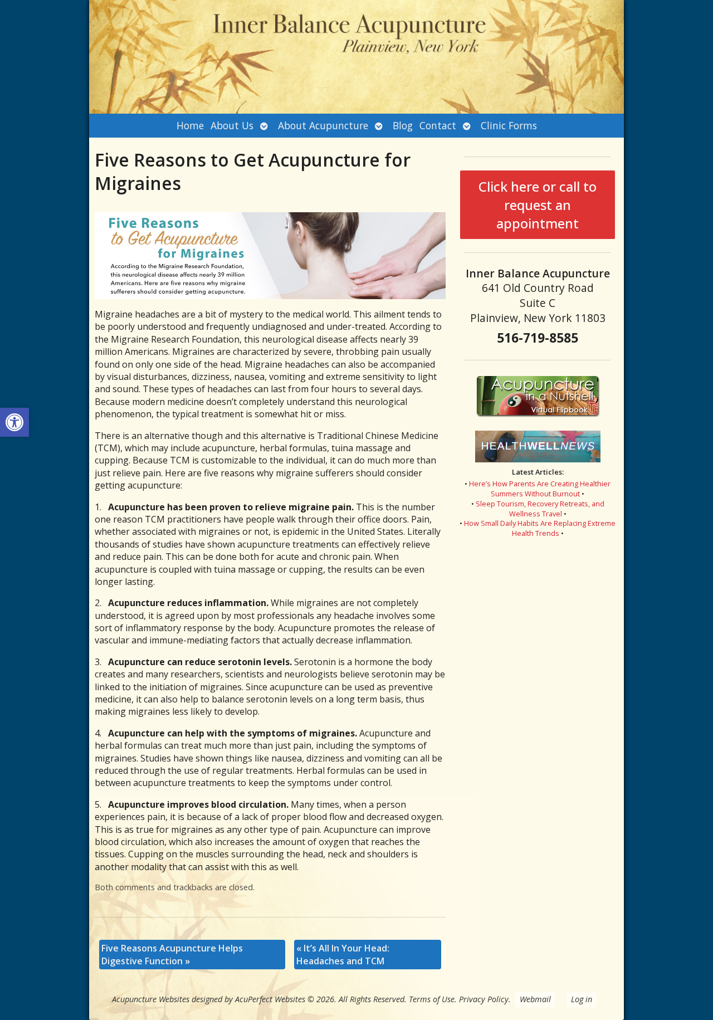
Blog (403, 125)
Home (190, 125)
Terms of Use (432, 999)
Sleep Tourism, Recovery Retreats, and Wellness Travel (540, 509)
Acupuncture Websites (150, 999)
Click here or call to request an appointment (537, 204)
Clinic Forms (509, 125)
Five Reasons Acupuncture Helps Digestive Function (172, 954)
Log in (581, 999)
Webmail (535, 999)
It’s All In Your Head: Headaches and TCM (342, 954)
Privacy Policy (484, 999)
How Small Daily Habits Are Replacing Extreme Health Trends (540, 528)
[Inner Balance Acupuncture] (356, 57)
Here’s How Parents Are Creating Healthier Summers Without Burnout (540, 489)
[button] (14, 422)
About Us (232, 125)
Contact (437, 125)
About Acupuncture (323, 125)
